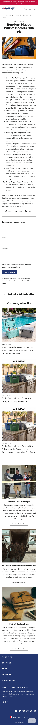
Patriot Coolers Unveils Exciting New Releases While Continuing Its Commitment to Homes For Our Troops (18, 449)
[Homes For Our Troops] (19, 482)
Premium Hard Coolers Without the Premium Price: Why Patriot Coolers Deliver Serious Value (17, 350)
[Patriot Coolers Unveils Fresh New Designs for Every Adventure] (19, 376)
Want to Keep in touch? (15, 688)
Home (3, 16)
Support (6, 663)
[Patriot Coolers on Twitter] (20, 710)
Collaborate (9, 681)
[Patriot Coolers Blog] (19, 604)
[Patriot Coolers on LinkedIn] (35, 710)
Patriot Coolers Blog (11, 16)
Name (4, 227)
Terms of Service (27, 281)
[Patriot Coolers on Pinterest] (23, 710)
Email (4, 237)
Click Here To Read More (19, 524)
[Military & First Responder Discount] (19, 545)
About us (7, 657)
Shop (4, 669)
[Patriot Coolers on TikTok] (31, 710)
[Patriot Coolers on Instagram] (27, 710)
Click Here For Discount (19, 582)
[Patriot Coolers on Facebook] (16, 710)
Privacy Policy (13, 281)
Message (4, 248)
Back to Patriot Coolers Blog (20, 294)
